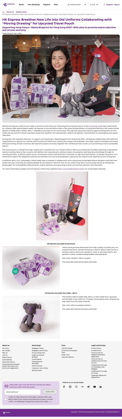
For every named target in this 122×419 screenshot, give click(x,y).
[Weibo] (88, 386)
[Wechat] (76, 386)
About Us (10, 12)
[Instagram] (70, 386)
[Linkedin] (100, 386)
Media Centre (21, 12)
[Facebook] (64, 386)
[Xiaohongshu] (82, 386)
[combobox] (78, 4)
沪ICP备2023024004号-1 (112, 412)
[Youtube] (94, 386)
